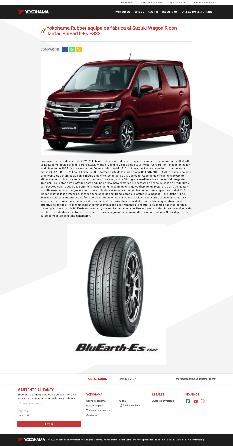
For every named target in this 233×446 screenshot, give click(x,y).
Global (122, 400)
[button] (20, 415)
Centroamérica (126, 2)
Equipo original (94, 405)
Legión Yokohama (178, 2)
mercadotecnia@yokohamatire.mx (196, 378)
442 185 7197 (127, 378)
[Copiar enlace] (78, 49)
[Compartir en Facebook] (64, 49)
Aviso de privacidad (163, 400)
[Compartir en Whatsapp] (71, 49)
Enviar (49, 424)
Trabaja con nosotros (98, 410)
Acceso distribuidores (205, 2)
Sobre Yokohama (96, 400)
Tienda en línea (131, 405)
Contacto (91, 415)
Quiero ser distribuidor (151, 2)
